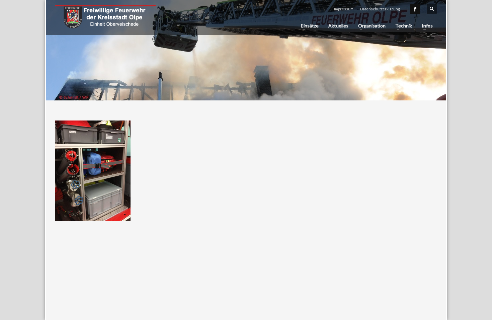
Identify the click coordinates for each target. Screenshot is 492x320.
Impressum (343, 9)
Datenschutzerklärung (380, 9)
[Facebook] (415, 9)
